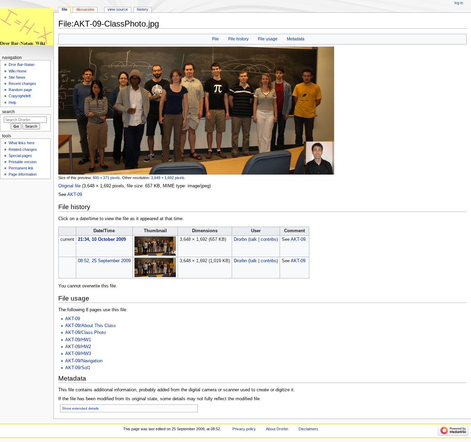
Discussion (85, 9)
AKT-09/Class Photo (85, 332)
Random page (20, 90)
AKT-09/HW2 (78, 346)
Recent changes (22, 83)
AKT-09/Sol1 (77, 367)
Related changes (23, 149)
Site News (17, 77)
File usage (268, 39)
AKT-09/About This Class (90, 325)
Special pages (20, 156)
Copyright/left (20, 96)
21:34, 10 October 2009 (102, 239)
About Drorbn (277, 429)
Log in (458, 3)
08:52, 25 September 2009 (104, 260)
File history (238, 39)
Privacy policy (244, 429)
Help (12, 102)
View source (118, 9)
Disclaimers (308, 429)
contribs (269, 239)
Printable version (23, 162)
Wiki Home (18, 71)
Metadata (295, 39)
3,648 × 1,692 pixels (167, 178)
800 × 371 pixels (106, 178)
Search (8, 112)
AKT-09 (74, 194)
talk (253, 239)
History (142, 9)
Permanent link (21, 168)
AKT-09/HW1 (78, 339)
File (215, 39)
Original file (69, 186)
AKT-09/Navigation (83, 360)
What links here (21, 143)
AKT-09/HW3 (78, 353)
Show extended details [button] (80, 408)
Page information (23, 174)
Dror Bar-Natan (21, 64)
